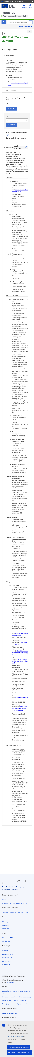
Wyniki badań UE (7, 957)
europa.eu (10, 982)
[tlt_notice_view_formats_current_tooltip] (26, 147)
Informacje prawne (7, 922)
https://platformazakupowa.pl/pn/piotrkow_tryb (20, 652)
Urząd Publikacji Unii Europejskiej (13, 887)
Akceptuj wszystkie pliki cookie (18, 1047)
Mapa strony (6, 941)
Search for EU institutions (9, 1013)
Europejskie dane (7, 954)
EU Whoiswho (6, 961)
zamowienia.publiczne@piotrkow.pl (20, 190)
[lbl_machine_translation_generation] (7, 135)
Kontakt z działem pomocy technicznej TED (15, 903)
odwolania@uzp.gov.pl (20, 698)
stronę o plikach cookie (15, 1036)
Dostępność (5, 928)
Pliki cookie (5, 925)
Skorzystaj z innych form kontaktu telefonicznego (16, 997)
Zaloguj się (24, 7)
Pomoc (4, 900)
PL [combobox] (8, 104)
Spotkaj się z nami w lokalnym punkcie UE (14, 1004)
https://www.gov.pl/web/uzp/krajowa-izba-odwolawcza (20, 708)
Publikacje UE (6, 964)
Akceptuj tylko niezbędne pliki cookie (20, 1052)
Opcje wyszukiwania (25, 26)
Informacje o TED (7, 938)
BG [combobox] (8, 120)
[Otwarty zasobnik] (4, 33)
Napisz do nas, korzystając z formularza (14, 1000)
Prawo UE (5, 950)
